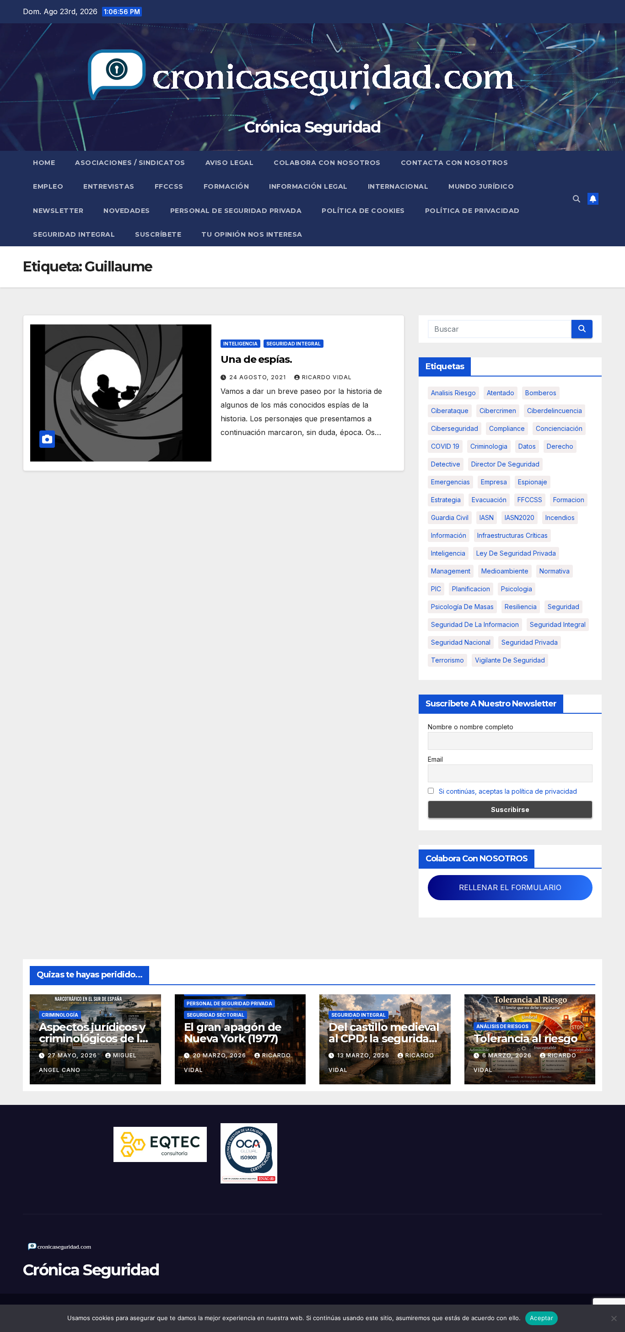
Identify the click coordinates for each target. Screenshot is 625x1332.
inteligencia (448, 553)
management (450, 571)
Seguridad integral (558, 624)
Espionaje (532, 482)
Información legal (308, 186)
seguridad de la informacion (475, 624)
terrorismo (447, 660)
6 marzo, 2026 (507, 1055)
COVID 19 (445, 446)
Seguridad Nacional (460, 642)
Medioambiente (504, 571)
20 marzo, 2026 (220, 1055)
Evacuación (489, 500)
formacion (568, 500)
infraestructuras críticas (512, 535)
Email (435, 759)
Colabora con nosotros (327, 163)
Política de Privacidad (472, 211)
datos (527, 446)
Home (44, 163)
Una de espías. (256, 359)
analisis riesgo (453, 393)
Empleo (48, 186)
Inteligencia (240, 343)
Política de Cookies (363, 211)
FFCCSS (169, 186)
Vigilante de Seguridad (510, 660)
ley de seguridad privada (516, 553)
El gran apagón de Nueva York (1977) (233, 1032)
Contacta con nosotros (454, 163)
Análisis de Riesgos (502, 1026)
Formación (226, 186)
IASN (487, 517)
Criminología (60, 1015)
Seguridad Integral (74, 234)
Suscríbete (158, 234)
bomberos (540, 393)
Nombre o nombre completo (470, 727)
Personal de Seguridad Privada (236, 211)
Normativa (554, 571)
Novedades (126, 211)
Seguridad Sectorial (215, 1015)
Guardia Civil (450, 517)
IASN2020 (519, 517)
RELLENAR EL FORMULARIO (510, 887)
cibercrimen (498, 410)
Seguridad (563, 606)
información (448, 535)
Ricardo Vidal (327, 377)
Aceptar (541, 1317)
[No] (613, 1318)
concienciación (559, 428)
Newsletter (58, 211)
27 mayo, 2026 (73, 1055)
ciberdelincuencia (554, 410)
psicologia (516, 589)
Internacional (398, 186)
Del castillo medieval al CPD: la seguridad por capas (384, 1038)
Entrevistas (109, 186)
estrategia (446, 500)
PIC (436, 589)
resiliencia (521, 606)
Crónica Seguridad (312, 127)
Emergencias (450, 482)
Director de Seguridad (505, 464)
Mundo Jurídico (481, 186)
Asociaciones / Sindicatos (130, 163)
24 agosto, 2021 (258, 377)
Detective (445, 464)
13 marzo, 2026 (364, 1055)
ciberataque (450, 410)
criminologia (488, 446)
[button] (576, 198)
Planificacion (471, 589)
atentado (500, 393)
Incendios (560, 517)
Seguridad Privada (529, 642)
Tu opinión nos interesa (251, 234)
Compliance (507, 428)
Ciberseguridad (454, 428)
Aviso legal (229, 163)
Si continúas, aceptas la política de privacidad (508, 791)
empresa (494, 482)
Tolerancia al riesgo (525, 1038)
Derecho (560, 446)
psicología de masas (462, 606)
